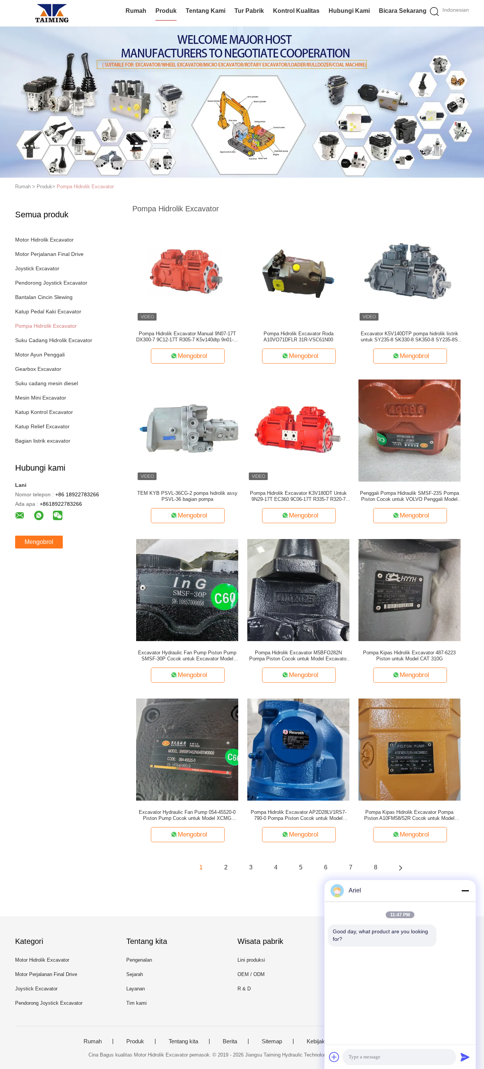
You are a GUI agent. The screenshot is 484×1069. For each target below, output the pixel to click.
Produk (166, 11)
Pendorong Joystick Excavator (51, 283)
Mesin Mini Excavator (40, 398)
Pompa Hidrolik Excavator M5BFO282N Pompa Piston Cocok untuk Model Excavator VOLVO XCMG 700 (298, 656)
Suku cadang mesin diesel (46, 383)
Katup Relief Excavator (42, 426)
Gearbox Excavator (38, 369)
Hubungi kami (349, 11)
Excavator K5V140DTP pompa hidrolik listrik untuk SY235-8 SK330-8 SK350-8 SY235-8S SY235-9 (409, 337)
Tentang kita (183, 1041)
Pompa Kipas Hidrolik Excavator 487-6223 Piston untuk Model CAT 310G (409, 656)
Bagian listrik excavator (42, 441)
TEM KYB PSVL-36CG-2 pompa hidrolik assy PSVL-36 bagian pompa (187, 496)
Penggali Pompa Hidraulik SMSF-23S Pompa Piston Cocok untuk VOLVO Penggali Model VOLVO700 (409, 496)
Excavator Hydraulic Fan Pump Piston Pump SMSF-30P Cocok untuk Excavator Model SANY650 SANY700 (187, 656)
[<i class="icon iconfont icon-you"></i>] (400, 867)
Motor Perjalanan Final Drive (49, 254)
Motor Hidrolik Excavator (44, 240)
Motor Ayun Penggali (40, 355)
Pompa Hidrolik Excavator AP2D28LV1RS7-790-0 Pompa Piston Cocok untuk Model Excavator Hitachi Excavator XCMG (298, 815)
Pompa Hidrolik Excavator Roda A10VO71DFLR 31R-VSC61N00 (299, 336)
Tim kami (136, 1003)
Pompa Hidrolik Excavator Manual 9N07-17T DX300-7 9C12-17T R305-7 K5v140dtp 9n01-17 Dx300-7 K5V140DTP (187, 337)
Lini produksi (251, 960)
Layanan (135, 989)
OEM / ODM (251, 974)
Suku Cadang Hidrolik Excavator (53, 340)
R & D (244, 989)
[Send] (465, 1057)
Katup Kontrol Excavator (44, 412)
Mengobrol (39, 542)
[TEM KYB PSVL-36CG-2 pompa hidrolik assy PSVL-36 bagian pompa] (187, 430)
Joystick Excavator (37, 268)
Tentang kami (205, 11)
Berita (230, 1041)
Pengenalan (139, 960)
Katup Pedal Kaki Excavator (48, 311)
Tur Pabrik (249, 11)
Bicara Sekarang (403, 11)
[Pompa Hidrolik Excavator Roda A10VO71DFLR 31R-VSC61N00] (298, 270)
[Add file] (334, 1057)
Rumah (136, 11)
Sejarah (134, 974)
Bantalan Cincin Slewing (44, 297)
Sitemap (272, 1041)
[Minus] (465, 890)
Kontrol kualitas (296, 11)
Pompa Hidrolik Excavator (85, 186)
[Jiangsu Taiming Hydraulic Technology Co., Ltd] (52, 13)
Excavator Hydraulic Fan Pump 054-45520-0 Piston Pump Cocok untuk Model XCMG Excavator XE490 (187, 815)
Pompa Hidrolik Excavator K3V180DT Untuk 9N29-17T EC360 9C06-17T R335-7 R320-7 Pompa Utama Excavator (298, 496)
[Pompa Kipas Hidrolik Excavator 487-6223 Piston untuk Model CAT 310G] (409, 589)
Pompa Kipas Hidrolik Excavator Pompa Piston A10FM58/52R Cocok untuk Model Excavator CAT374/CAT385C (409, 815)
